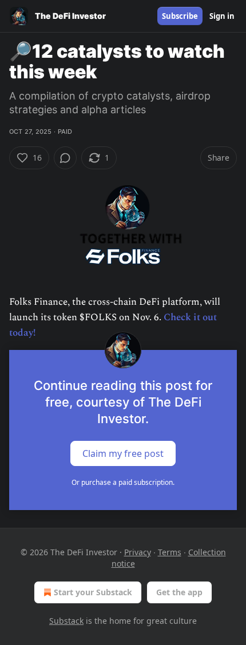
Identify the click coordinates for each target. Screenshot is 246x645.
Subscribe (180, 16)
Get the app (179, 592)
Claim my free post (123, 453)
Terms (169, 552)
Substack (66, 620)
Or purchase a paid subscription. (123, 482)
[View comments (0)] (65, 157)
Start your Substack (93, 592)
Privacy (137, 552)
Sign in (222, 16)
